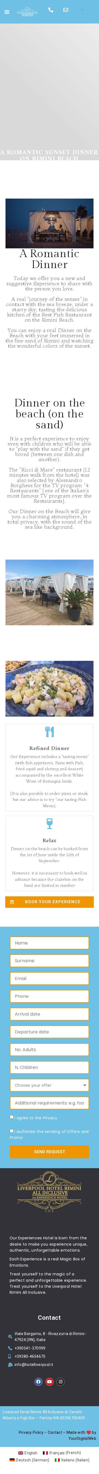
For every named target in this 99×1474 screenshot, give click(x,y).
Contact (55, 1432)
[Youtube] (49, 1382)
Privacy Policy (31, 1432)
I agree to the (35, 1118)
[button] (7, 12)
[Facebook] (38, 1382)
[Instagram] (60, 1382)
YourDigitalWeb (82, 1438)
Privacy (50, 1118)
